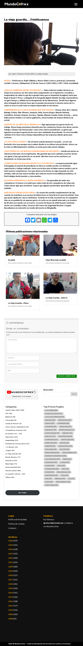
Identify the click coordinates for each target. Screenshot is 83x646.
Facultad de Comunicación (15, 444)
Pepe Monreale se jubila (56, 260)
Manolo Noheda (52, 452)
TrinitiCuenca (51, 439)
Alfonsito (67, 433)
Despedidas (9, 440)
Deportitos (9, 437)
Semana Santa (10, 470)
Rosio (61, 465)
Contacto (12, 528)
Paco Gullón (50, 449)
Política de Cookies (16, 524)
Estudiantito (63, 423)
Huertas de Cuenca (53, 413)
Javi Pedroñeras (52, 459)
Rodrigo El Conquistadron (55, 455)
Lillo (48, 478)
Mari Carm (50, 436)
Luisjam (65, 462)
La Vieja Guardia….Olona (18, 303)
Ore (71, 478)
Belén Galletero (63, 481)
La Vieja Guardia (41, 74)
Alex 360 (64, 449)
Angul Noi (50, 446)
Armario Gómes (65, 446)
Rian (65, 468)
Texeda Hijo (50, 426)
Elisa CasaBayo (69, 452)
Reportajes (9, 464)
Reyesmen (50, 429)
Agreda (67, 459)
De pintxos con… (11, 433)
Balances (8, 417)
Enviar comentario (66, 376)
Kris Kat (49, 472)
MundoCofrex (65, 420)
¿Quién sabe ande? (12, 410)
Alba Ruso (60, 478)
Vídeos (7, 477)
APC (7, 413)
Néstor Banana (63, 472)
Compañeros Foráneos (14, 430)
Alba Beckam (51, 475)
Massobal (50, 420)
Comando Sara (52, 468)
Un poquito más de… (13, 474)
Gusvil (49, 481)
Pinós (64, 475)
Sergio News (51, 462)
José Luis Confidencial (54, 416)
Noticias (8, 460)
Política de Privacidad (17, 520)
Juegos (8, 450)
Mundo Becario (11, 457)
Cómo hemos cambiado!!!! (15, 427)
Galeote (64, 442)
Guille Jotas (51, 442)
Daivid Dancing (65, 436)
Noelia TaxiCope (67, 429)
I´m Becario (9, 447)
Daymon (49, 423)
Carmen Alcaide (52, 433)
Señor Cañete (51, 485)
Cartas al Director (12, 423)
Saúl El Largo (67, 439)
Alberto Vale (65, 426)
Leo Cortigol (51, 410)
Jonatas (49, 465)
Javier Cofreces (17, 74)
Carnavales (9, 420)
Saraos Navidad (11, 467)
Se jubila (11, 260)
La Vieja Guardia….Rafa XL (57, 298)
